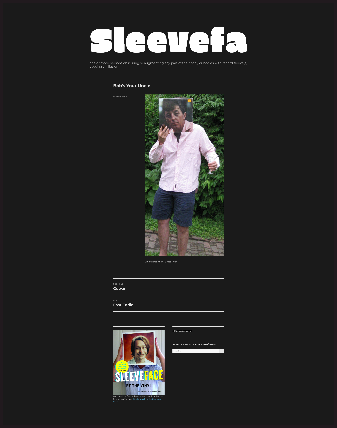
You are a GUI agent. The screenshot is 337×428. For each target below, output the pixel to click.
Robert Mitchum (120, 96)
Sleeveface (189, 38)
